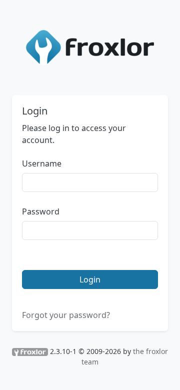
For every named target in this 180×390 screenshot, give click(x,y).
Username (42, 163)
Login (90, 279)
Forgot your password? (66, 315)
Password (41, 211)
